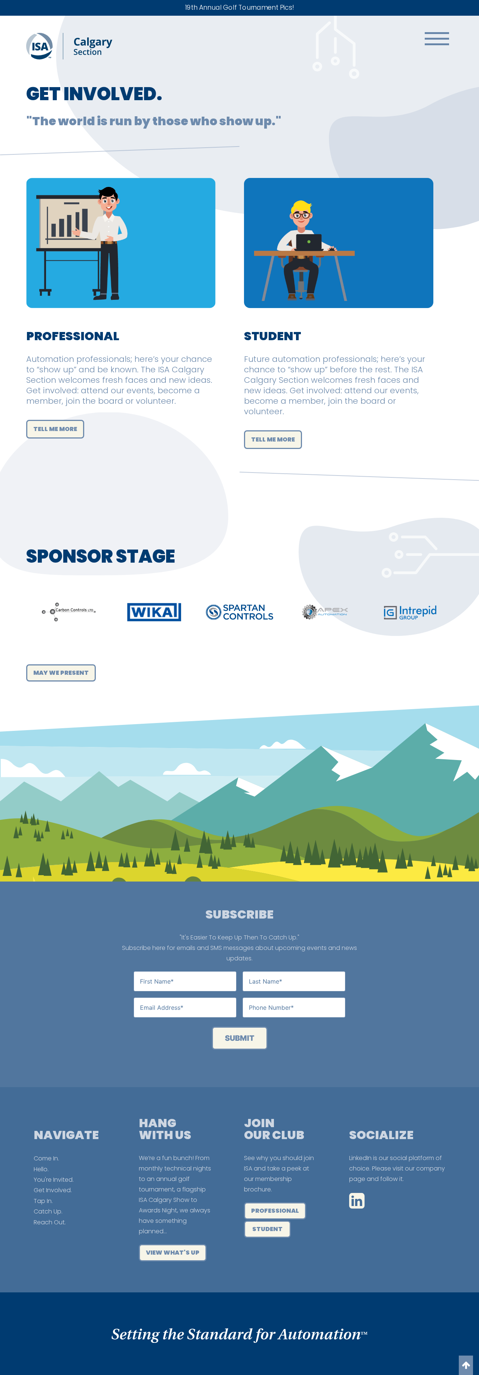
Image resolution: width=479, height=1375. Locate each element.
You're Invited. (54, 1179)
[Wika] (154, 612)
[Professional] (121, 317)
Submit (239, 1038)
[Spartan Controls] (239, 612)
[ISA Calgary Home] (69, 57)
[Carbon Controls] (69, 612)
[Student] (338, 317)
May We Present (61, 672)
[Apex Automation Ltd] (324, 612)
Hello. (41, 1169)
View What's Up (172, 1252)
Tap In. (43, 1201)
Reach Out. (50, 1222)
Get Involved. (53, 1190)
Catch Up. (48, 1211)
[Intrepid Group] (410, 612)
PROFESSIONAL (275, 1210)
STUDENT (267, 1229)
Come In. (46, 1158)
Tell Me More (55, 429)
